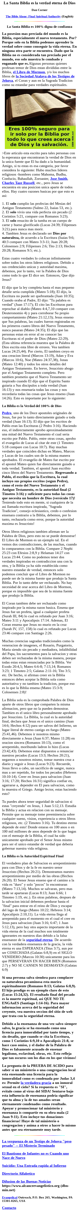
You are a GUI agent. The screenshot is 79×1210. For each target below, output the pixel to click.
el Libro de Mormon (29, 72)
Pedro (6, 413)
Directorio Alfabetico (18, 1173)
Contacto (9, 1208)
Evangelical (9, 1197)
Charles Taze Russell (18, 183)
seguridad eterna (39, 940)
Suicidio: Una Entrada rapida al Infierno (34, 1166)
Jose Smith (58, 179)
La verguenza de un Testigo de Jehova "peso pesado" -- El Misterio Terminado (37, 1143)
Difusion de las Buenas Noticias (26, 1181)
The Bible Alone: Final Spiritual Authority (33, 16)
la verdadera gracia (36, 1083)
